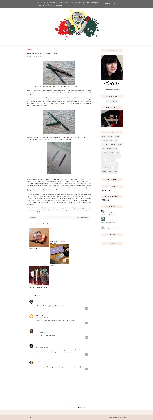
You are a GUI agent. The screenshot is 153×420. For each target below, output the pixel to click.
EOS (111, 140)
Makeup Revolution (106, 156)
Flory (38, 300)
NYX (103, 160)
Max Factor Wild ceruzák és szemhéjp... (58, 242)
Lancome (104, 152)
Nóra (38, 330)
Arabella (30, 56)
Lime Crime (111, 152)
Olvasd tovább (112, 120)
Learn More (107, 4)
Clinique (117, 136)
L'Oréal (115, 148)
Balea (103, 136)
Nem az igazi (54, 265)
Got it (114, 4)
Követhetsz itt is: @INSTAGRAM (76, 407)
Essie (116, 140)
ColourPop (104, 140)
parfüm (115, 167)
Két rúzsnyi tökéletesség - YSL (38, 287)
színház (104, 171)
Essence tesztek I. (34, 248)
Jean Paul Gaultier (106, 148)
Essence (29, 49)
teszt (110, 171)
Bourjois (110, 136)
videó (115, 171)
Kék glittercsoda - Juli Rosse (113, 228)
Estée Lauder (105, 144)
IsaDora (119, 144)
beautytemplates (122, 417)
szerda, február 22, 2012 (42, 303)
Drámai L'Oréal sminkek (112, 117)
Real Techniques (111, 160)
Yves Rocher (115, 163)
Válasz (86, 308)
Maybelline (117, 156)
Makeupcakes (41, 315)
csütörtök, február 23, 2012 (42, 364)
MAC (118, 152)
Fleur (38, 361)
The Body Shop (105, 163)
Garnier (113, 144)
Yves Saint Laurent (106, 167)
